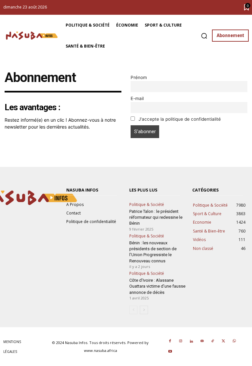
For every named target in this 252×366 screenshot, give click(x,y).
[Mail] (202, 341)
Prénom (139, 77)
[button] (204, 36)
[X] (223, 341)
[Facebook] (170, 341)
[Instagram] (180, 341)
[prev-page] (133, 310)
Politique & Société (146, 204)
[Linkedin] (191, 341)
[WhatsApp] (234, 341)
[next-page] (144, 310)
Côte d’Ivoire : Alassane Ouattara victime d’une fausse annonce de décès (157, 286)
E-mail (137, 98)
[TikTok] (212, 341)
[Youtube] (170, 351)
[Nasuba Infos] (32, 36)
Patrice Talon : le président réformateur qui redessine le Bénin (155, 217)
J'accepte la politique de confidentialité (179, 119)
